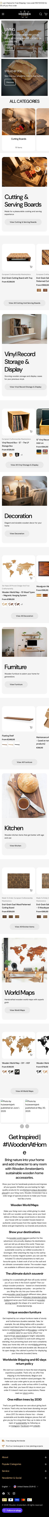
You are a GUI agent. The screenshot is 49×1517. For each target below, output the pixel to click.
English (5, 1486)
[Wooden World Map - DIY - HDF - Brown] (4, 1072)
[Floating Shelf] (18, 718)
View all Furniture (24, 762)
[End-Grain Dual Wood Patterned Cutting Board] (18, 880)
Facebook (25, 1426)
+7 (22, 604)
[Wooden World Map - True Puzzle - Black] (39, 1072)
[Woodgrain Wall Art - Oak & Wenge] (39, 595)
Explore (9, 48)
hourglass (33, 1330)
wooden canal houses (17, 1294)
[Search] (40, 14)
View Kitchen (15, 845)
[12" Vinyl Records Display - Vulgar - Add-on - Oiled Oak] (39, 452)
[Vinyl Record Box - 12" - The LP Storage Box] (18, 422)
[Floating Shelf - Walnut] (4, 744)
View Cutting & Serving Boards (23, 222)
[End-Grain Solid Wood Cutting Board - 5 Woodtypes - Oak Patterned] (45, 916)
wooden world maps (18, 1238)
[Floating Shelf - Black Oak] (17, 744)
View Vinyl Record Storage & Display (25, 387)
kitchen (26, 1190)
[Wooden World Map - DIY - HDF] (18, 1045)
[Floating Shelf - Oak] (10, 744)
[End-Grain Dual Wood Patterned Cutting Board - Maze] (10, 916)
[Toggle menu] (3, 14)
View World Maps (17, 1010)
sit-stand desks (19, 1336)
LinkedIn (36, 1426)
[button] (12, 1111)
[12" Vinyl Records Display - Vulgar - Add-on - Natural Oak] (45, 452)
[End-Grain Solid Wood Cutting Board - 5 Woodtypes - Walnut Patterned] (39, 916)
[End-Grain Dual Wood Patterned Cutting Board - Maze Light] (17, 916)
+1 (21, 455)
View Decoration (17, 533)
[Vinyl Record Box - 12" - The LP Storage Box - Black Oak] (17, 454)
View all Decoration (24, 616)
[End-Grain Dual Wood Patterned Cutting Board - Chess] (4, 916)
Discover (10, 82)
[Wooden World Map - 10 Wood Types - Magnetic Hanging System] (18, 568)
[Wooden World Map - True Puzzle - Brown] (45, 1072)
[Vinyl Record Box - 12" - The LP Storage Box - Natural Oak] (10, 454)
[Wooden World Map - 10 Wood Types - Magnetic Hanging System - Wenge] (17, 604)
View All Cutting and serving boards (24, 303)
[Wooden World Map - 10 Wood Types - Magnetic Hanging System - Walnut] (10, 604)
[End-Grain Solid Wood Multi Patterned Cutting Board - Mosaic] (39, 290)
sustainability (21, 1423)
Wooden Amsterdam (17, 1505)
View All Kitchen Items (24, 927)
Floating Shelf (8, 735)
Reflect (36, 1344)
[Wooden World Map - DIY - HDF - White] (17, 1072)
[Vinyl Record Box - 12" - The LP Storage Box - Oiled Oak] (4, 454)
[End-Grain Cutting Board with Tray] (18, 257)
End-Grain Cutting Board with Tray (17, 278)
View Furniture (16, 684)
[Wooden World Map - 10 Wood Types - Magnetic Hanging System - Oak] (4, 604)
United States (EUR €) (26, 1486)
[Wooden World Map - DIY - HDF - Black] (10, 1072)
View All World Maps (24, 1091)
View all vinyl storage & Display (24, 465)
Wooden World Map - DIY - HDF (16, 1063)
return (25, 1393)
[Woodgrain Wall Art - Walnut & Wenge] (45, 595)
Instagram (15, 1426)
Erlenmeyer (16, 1330)
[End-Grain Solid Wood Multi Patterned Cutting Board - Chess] (45, 290)
